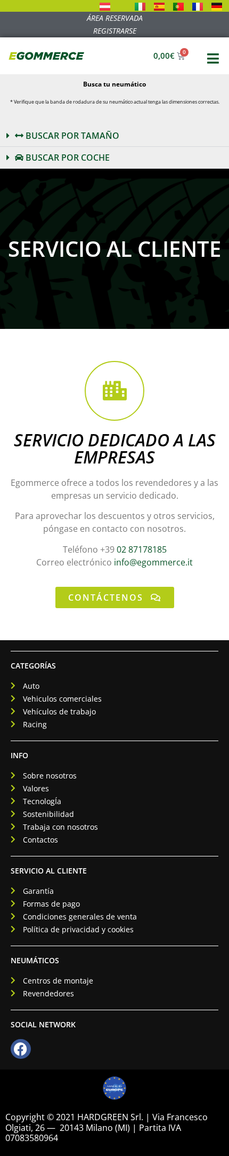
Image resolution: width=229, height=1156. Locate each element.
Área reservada (115, 18)
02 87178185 (142, 549)
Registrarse (114, 31)
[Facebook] (21, 1049)
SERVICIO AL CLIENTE (49, 871)
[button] (114, 136)
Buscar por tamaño (71, 135)
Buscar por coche (66, 157)
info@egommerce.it (153, 562)
